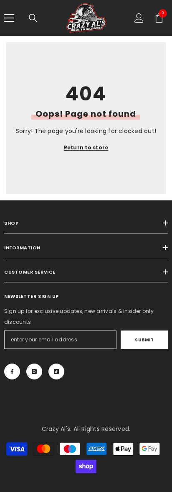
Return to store (86, 147)
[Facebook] (12, 371)
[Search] (33, 18)
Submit (144, 340)
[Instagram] (34, 371)
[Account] (139, 18)
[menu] (9, 18)
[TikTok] (56, 371)
